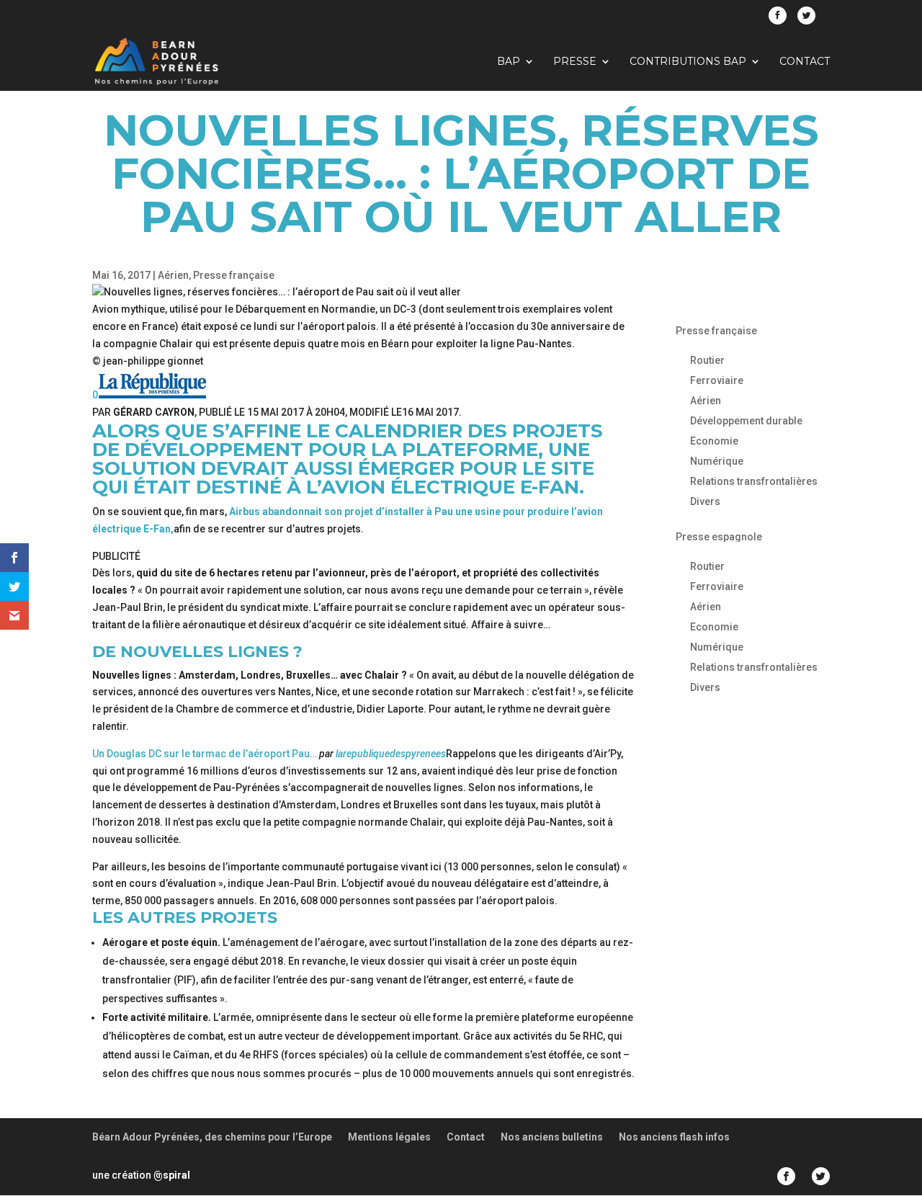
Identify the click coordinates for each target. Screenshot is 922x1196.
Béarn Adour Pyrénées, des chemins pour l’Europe (212, 1137)
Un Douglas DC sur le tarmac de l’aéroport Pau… (204, 753)
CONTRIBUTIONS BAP (688, 62)
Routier (707, 360)
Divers (705, 501)
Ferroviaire (716, 380)
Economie (714, 441)
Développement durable (746, 421)
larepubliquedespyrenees (391, 753)
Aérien (173, 275)
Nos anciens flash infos (674, 1137)
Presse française (233, 275)
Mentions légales (389, 1137)
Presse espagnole (719, 537)
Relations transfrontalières (754, 481)
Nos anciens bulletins (552, 1137)
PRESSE (574, 62)
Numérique (716, 461)
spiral (171, 1175)
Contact (804, 62)
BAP (508, 62)
